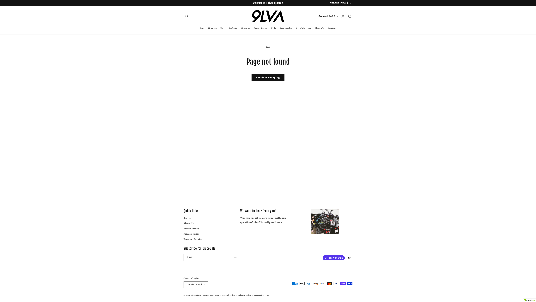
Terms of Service (193, 239)
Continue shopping (268, 78)
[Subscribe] (235, 257)
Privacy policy (244, 295)
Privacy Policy (191, 234)
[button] (187, 16)
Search (187, 218)
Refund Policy (191, 229)
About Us (189, 223)
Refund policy (228, 295)
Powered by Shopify (210, 295)
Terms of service (261, 295)
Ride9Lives (196, 295)
